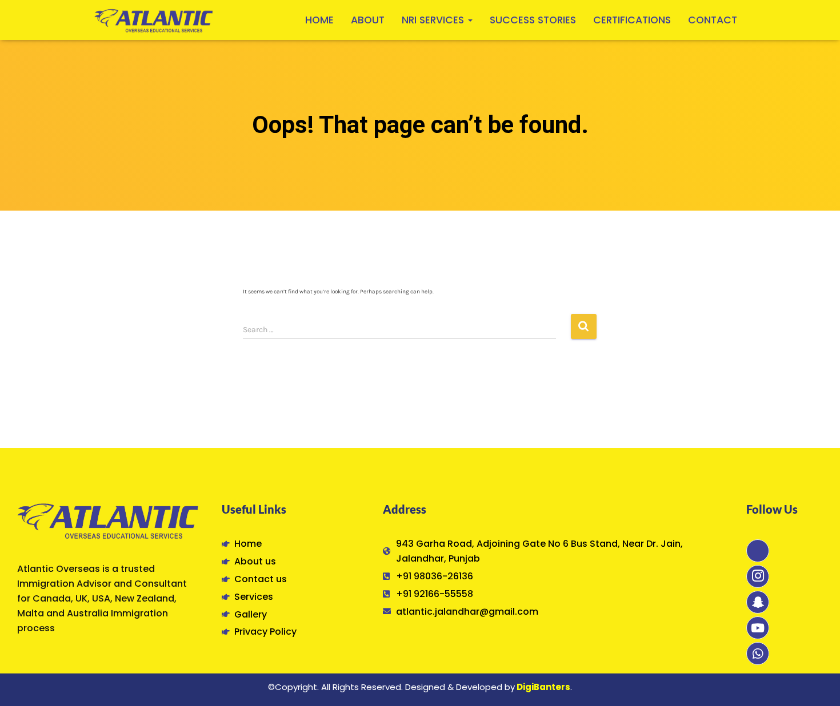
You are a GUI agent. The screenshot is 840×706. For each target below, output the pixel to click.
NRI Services (434, 20)
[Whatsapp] (757, 653)
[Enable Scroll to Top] (817, 682)
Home (319, 20)
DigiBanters (543, 687)
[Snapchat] (757, 602)
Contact (712, 20)
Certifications (632, 20)
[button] (470, 20)
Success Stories (533, 20)
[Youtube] (757, 627)
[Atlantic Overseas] (154, 20)
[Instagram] (757, 576)
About (368, 20)
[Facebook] (757, 550)
